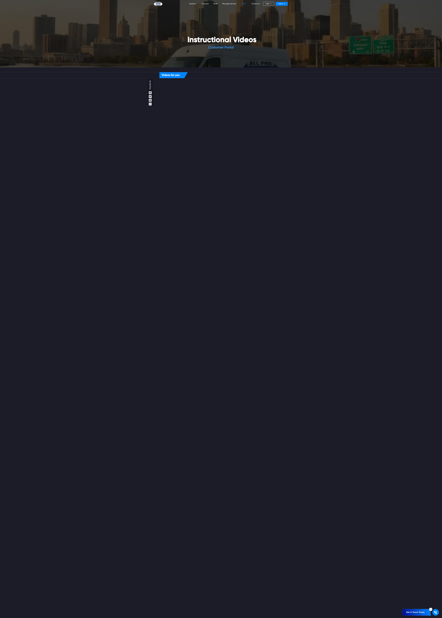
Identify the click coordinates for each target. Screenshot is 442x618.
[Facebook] (150, 100)
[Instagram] (150, 104)
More (244, 4)
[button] (193, 4)
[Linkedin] (150, 92)
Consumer (205, 4)
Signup (280, 3)
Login (267, 3)
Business (192, 4)
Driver (215, 4)
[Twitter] (150, 96)
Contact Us (255, 4)
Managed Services (229, 4)
